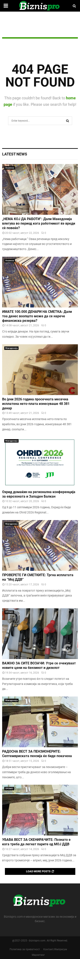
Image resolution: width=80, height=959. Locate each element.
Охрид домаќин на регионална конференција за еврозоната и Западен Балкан (38, 494)
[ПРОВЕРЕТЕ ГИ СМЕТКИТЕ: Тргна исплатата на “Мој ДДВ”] (40, 545)
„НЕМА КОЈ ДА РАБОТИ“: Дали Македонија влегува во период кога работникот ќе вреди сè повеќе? (38, 223)
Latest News (14, 154)
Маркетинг (38, 954)
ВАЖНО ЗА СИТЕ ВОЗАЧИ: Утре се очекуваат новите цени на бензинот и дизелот (39, 665)
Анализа (9, 168)
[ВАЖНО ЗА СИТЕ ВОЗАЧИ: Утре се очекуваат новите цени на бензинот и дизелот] (40, 633)
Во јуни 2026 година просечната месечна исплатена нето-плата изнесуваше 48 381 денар (36, 403)
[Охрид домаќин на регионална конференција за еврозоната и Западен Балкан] (40, 462)
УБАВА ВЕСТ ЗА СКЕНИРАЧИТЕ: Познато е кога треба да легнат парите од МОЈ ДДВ (36, 842)
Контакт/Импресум (55, 949)
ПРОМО (9, 612)
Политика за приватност (25, 949)
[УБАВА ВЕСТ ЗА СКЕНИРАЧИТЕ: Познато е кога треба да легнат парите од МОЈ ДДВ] (40, 810)
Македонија (11, 348)
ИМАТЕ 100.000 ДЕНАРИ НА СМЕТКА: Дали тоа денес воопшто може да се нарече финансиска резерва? (37, 316)
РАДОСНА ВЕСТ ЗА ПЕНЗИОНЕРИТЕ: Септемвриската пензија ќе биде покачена (37, 753)
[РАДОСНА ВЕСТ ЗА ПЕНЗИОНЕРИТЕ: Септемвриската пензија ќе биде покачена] (40, 722)
